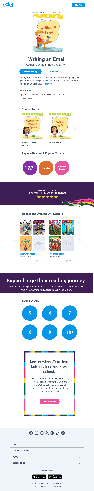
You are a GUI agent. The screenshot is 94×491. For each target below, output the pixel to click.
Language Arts (36, 12)
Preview (54, 71)
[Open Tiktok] (57, 433)
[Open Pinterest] (52, 433)
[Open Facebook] (31, 433)
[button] (32, 241)
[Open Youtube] (42, 433)
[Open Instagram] (36, 433)
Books (45, 12)
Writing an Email (55, 12)
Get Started (50, 401)
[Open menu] (90, 5)
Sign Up (78, 5)
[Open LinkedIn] (63, 433)
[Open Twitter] (47, 433)
